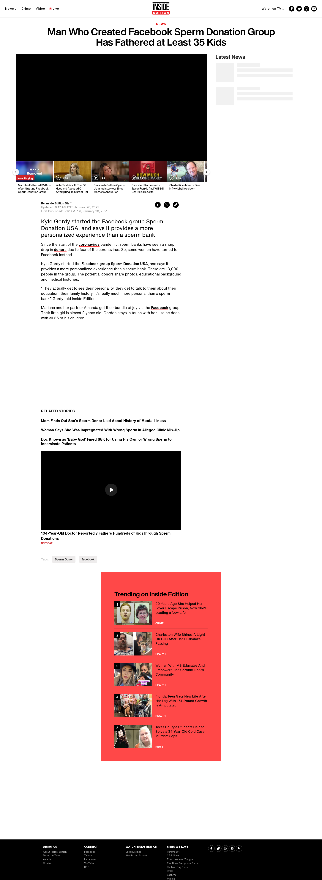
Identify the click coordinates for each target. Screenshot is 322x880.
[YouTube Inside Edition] (314, 9)
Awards (47, 859)
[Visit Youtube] (232, 848)
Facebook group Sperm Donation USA (114, 263)
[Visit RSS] (239, 848)
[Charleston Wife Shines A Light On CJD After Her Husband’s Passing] (161, 643)
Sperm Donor (64, 559)
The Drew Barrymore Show (182, 863)
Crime (26, 8)
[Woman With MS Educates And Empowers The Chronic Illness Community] (161, 674)
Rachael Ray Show (177, 867)
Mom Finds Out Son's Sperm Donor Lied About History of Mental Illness (103, 421)
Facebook (159, 307)
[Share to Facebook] (157, 205)
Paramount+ (174, 852)
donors (60, 249)
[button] (111, 490)
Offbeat (47, 543)
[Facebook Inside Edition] (291, 9)
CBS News (173, 855)
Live (56, 8)
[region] (111, 490)
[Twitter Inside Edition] (299, 9)
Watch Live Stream (136, 855)
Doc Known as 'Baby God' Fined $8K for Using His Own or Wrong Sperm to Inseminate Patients (106, 441)
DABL (170, 871)
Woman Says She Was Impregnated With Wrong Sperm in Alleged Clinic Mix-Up (110, 430)
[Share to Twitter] (166, 205)
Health (160, 654)
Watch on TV (271, 8)
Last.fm (171, 875)
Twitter (88, 855)
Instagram (90, 859)
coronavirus (89, 244)
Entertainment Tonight (180, 859)
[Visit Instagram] (225, 848)
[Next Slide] (206, 172)
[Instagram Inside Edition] (306, 9)
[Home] (161, 8)
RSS (86, 867)
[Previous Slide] (16, 172)
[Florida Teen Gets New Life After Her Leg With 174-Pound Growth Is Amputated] (161, 705)
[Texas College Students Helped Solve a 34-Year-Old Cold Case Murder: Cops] (161, 736)
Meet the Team (51, 855)
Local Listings (133, 852)
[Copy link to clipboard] (175, 205)
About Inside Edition (55, 852)
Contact (47, 863)
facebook (88, 559)
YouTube (89, 863)
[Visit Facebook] (211, 848)
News (9, 8)
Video (40, 8)
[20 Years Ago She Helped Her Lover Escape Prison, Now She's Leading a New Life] (161, 613)
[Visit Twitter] (218, 848)
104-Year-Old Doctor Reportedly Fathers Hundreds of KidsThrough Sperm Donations (106, 535)
